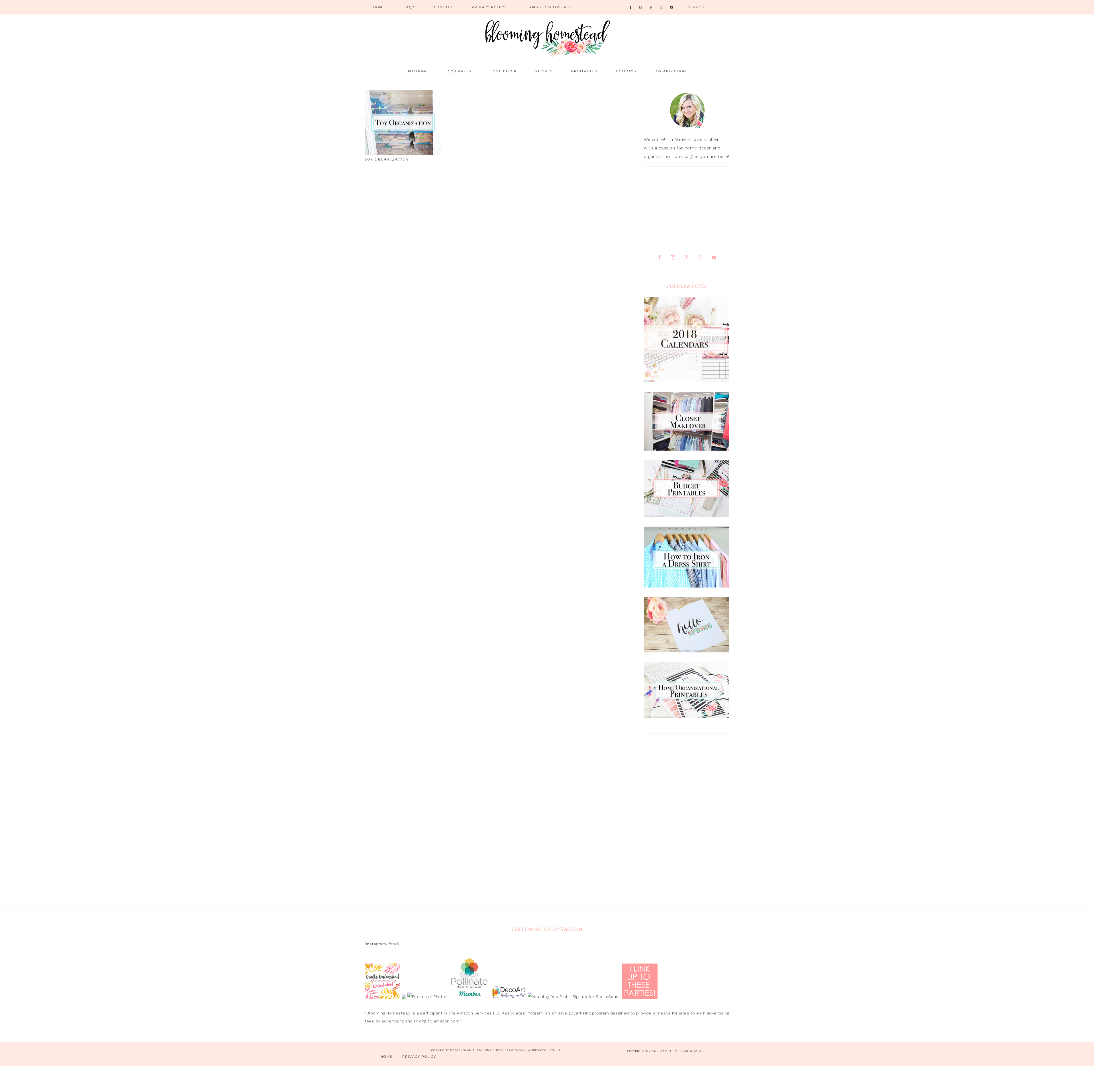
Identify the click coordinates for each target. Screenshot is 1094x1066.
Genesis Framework (507, 1050)
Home (386, 1057)
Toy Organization (387, 159)
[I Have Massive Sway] (405, 996)
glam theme (669, 1051)
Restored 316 (696, 1051)
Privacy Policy (419, 1057)
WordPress (537, 1050)
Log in (554, 1050)
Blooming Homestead (547, 35)
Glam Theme (473, 1050)
